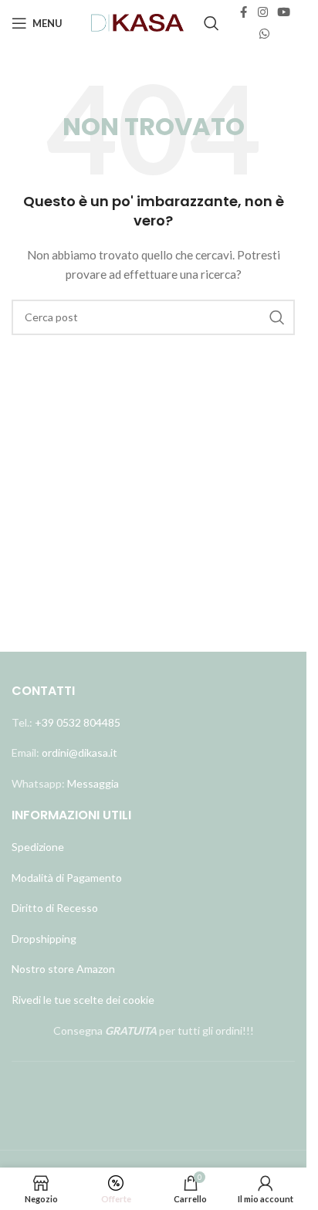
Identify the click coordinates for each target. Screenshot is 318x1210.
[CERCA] (277, 317)
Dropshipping (44, 938)
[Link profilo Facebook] (244, 12)
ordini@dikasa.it (79, 752)
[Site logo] (138, 22)
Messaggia (92, 783)
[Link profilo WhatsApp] (264, 34)
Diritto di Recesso (55, 907)
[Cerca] (211, 23)
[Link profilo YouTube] (283, 12)
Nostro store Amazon (63, 968)
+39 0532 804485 (77, 722)
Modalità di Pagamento (67, 877)
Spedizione (38, 846)
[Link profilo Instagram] (262, 12)
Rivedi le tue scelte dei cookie (83, 999)
